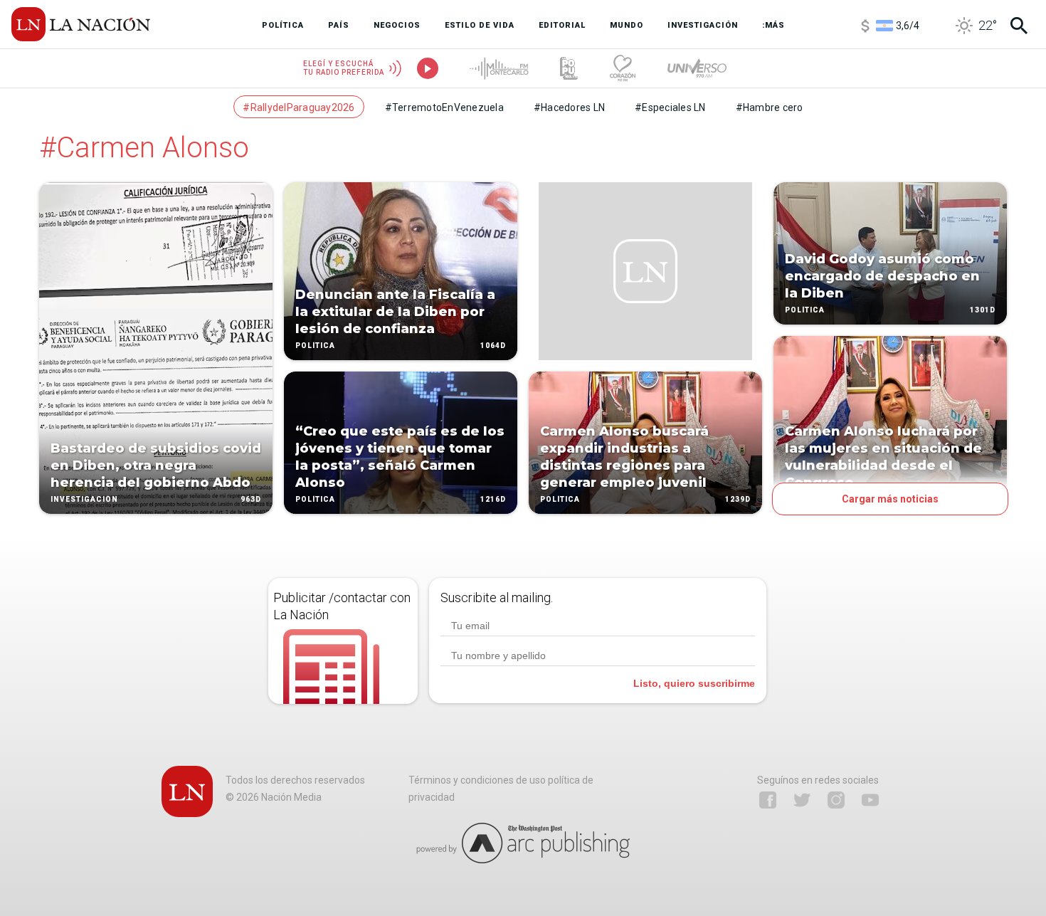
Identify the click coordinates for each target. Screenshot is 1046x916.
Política (315, 345)
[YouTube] (870, 800)
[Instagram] (836, 800)
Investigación (84, 499)
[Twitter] (802, 800)
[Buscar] (1019, 25)
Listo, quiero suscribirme (694, 683)
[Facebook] (767, 800)
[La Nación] (80, 24)
